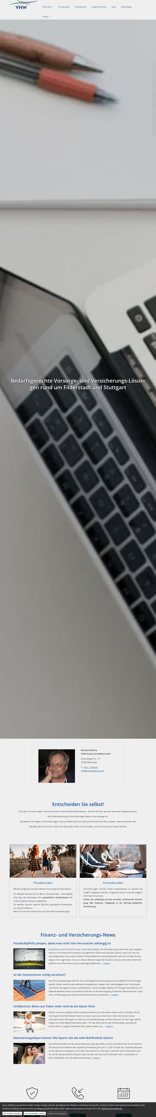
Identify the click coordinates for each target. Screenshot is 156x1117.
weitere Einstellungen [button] (57, 1113)
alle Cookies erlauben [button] (12, 1113)
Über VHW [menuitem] (46, 7)
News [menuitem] (113, 7)
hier (20, 897)
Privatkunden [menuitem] (63, 7)
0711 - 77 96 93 (91, 767)
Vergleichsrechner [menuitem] (99, 7)
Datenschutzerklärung (112, 1108)
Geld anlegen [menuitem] (126, 7)
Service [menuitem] (45, 16)
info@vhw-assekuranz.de (92, 771)
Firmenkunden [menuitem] (80, 7)
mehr (106, 963)
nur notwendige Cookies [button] (35, 1113)
